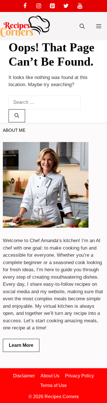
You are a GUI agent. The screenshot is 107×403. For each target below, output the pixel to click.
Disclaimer (24, 375)
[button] (82, 26)
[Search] (17, 115)
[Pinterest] (52, 6)
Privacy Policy (79, 375)
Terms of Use (53, 385)
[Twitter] (66, 6)
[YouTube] (80, 6)
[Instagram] (39, 6)
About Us (50, 375)
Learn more (21, 345)
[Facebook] (25, 6)
